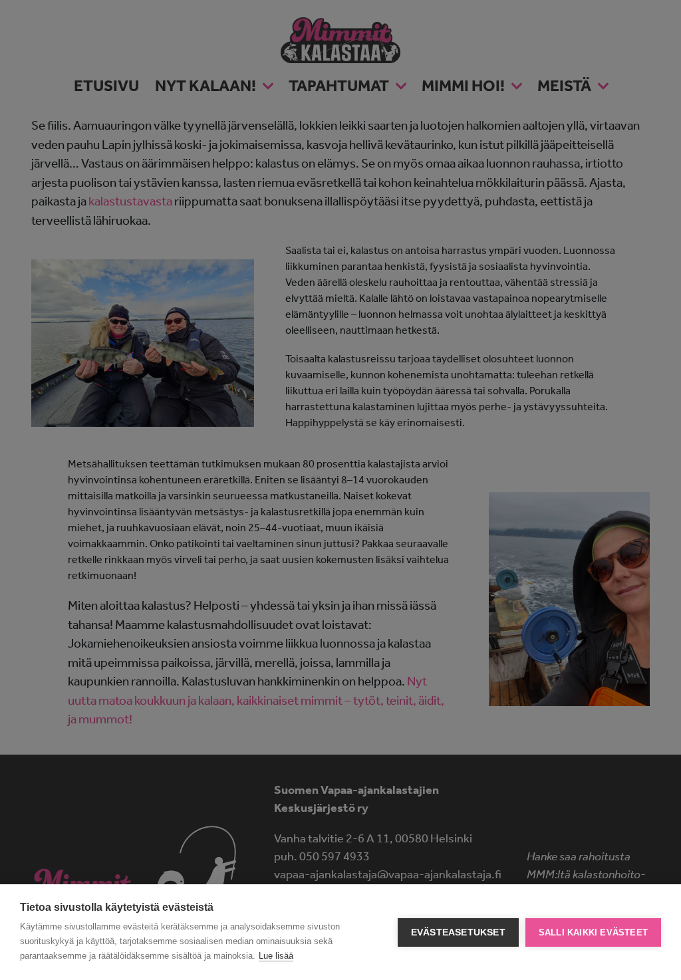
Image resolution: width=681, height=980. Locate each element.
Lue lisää (276, 956)
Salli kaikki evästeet (593, 932)
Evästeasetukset (458, 932)
